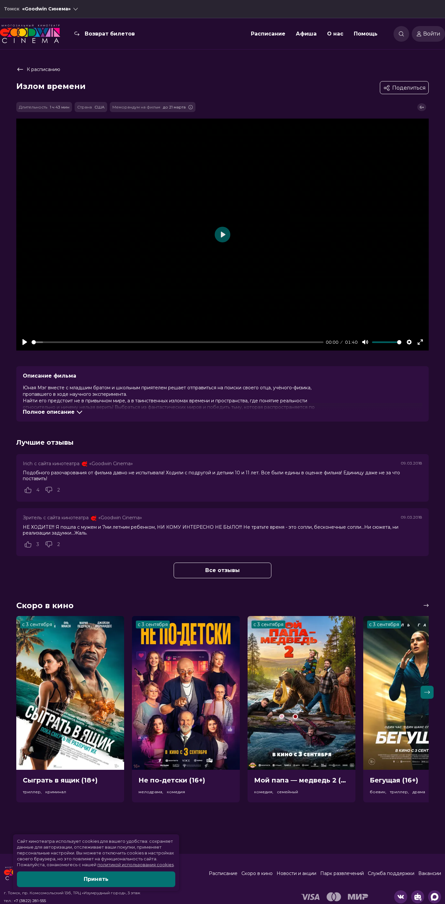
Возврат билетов (110, 34)
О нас (335, 34)
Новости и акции (296, 873)
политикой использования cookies (135, 864)
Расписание (268, 34)
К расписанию (43, 69)
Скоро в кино (257, 873)
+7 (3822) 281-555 (30, 900)
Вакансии (429, 873)
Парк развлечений (342, 873)
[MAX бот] (434, 896)
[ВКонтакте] (400, 896)
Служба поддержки (391, 873)
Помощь (366, 34)
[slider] (177, 342)
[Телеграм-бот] (417, 896)
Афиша (306, 34)
